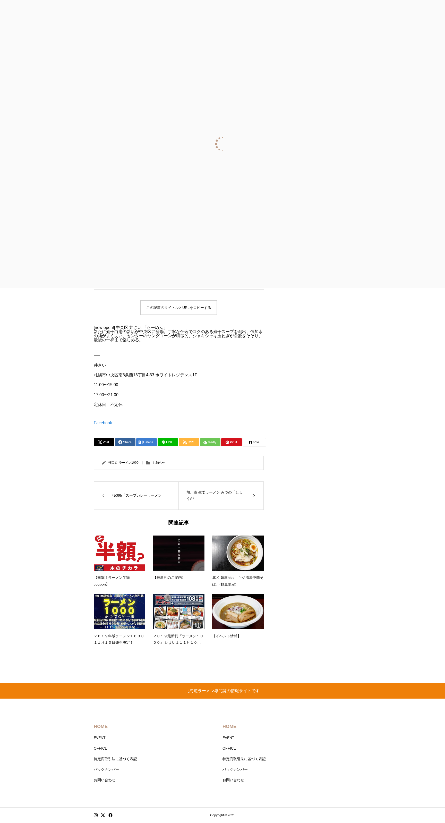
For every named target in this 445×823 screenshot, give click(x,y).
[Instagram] (96, 815)
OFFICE (100, 748)
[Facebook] (110, 815)
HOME (101, 726)
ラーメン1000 (129, 462)
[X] (103, 815)
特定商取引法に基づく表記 (115, 759)
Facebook (103, 423)
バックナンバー (106, 769)
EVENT (100, 738)
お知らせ (159, 462)
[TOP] (429, 807)
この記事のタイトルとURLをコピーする (178, 308)
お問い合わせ (104, 780)
